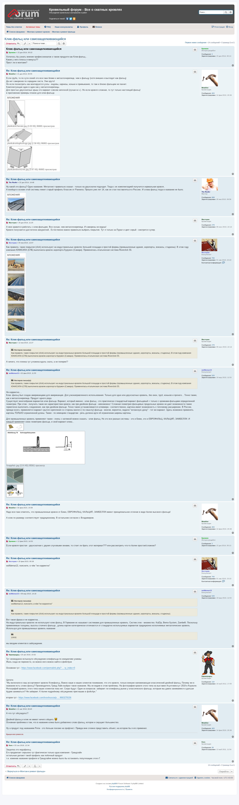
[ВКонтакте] (67, 19)
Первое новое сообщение (195, 42)
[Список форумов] (27, 13)
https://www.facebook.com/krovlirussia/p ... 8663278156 (45, 697)
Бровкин (205, 48)
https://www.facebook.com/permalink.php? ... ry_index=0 (48, 668)
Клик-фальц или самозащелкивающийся (35, 39)
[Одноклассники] (74, 19)
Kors (203, 742)
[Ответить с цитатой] (195, 50)
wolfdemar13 (207, 370)
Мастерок (205, 219)
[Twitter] (71, 19)
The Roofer (206, 192)
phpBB (114, 783)
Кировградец (207, 676)
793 (213, 258)
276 (213, 225)
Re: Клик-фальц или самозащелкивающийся (33, 70)
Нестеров (205, 252)
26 (213, 747)
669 (213, 197)
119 (213, 682)
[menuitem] (14, 27)
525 (213, 375)
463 (213, 93)
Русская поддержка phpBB (119, 786)
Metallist (205, 88)
